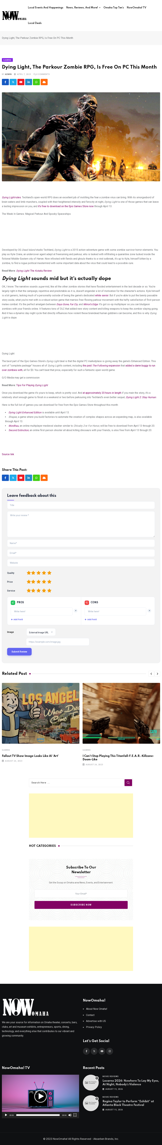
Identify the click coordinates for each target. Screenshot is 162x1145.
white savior (101, 295)
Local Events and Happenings (45, 7)
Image (10, 632)
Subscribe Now (81, 905)
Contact (90, 1015)
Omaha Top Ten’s (113, 7)
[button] (151, 674)
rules (11, 197)
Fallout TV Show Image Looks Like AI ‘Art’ (30, 756)
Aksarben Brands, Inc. (106, 1138)
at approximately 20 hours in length (102, 392)
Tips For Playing (32, 385)
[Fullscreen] (75, 1115)
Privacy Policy (94, 1027)
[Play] (6, 1115)
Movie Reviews (110, 1076)
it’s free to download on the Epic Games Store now (66, 206)
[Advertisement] (81, 815)
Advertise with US (96, 1021)
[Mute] (70, 1115)
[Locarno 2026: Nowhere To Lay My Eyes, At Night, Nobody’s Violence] (91, 1083)
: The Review (34, 270)
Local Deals (35, 23)
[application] (40, 1096)
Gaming (6, 750)
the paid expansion (101, 365)
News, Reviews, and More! (82, 7)
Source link (8, 454)
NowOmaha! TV (136, 7)
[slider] (38, 1115)
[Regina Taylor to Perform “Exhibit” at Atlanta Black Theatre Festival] (91, 1103)
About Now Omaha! (96, 1008)
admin (8, 74)
